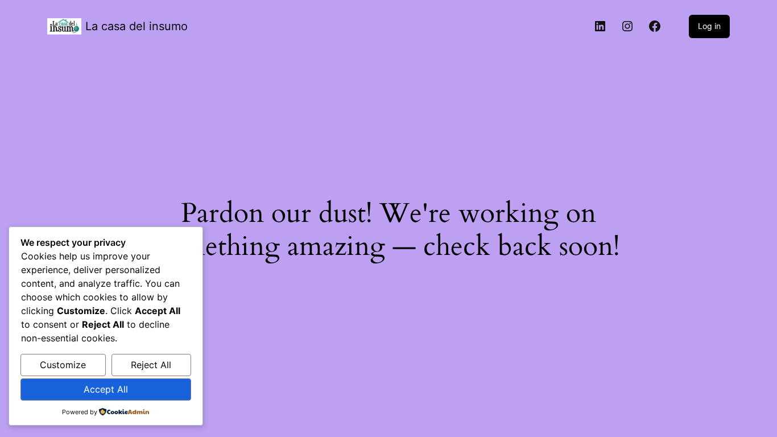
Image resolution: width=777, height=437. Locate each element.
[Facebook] (655, 26)
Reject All (151, 364)
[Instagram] (627, 26)
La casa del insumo (136, 26)
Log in (709, 26)
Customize (63, 364)
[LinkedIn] (600, 26)
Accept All (106, 389)
